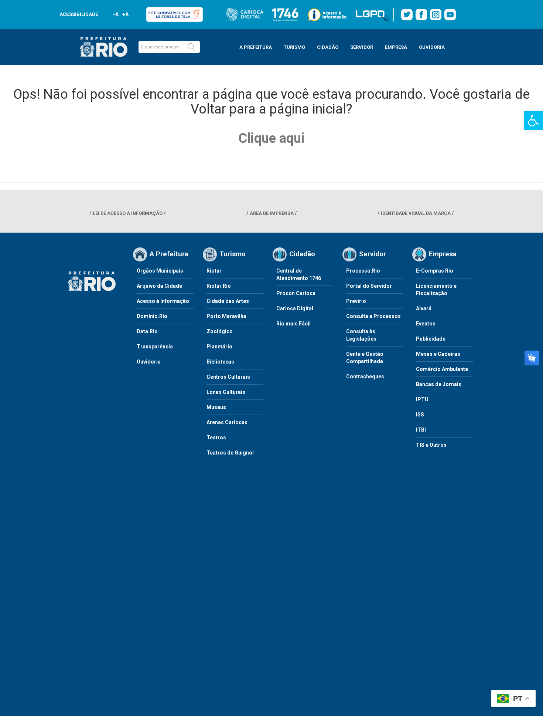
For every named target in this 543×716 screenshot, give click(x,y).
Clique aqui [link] (271, 138)
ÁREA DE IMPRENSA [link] (272, 213)
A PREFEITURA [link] (255, 47)
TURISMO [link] (294, 47)
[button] (191, 47)
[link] (533, 120)
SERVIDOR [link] (361, 47)
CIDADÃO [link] (327, 47)
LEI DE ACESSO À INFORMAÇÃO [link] (128, 213)
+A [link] (125, 14)
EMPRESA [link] (396, 47)
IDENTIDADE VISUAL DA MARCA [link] (416, 213)
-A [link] (116, 14)
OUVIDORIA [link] (432, 47)
